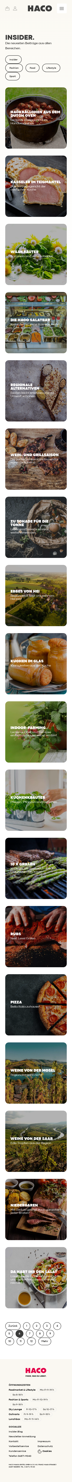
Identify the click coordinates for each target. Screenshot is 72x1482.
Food (32, 68)
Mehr (44, 1341)
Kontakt (13, 1441)
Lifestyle (51, 68)
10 (9, 1341)
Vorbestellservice (19, 1446)
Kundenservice (17, 1451)
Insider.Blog (16, 1432)
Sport (12, 76)
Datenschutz (45, 1446)
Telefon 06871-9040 (20, 1456)
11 (20, 1341)
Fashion (14, 68)
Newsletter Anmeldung (22, 1437)
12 (31, 1341)
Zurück (12, 1326)
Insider (13, 60)
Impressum (44, 1441)
